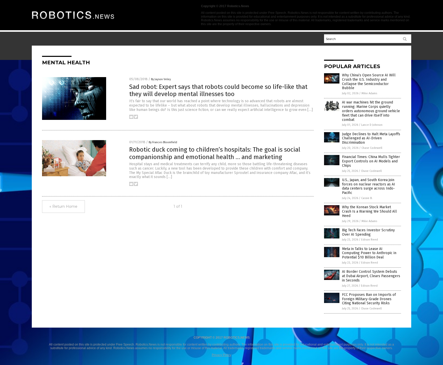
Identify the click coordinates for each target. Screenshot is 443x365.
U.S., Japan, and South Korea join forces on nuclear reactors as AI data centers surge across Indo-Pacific (368, 186)
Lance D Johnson (371, 125)
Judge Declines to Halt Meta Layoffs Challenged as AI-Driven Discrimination (371, 138)
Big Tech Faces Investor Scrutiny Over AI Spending (368, 232)
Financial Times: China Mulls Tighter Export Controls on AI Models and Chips (371, 161)
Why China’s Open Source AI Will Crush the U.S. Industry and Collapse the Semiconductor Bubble (369, 81)
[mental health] (73, 20)
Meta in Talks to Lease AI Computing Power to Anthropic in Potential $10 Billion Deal (369, 253)
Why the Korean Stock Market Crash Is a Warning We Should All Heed (369, 211)
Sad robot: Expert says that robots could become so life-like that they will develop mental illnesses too (218, 90)
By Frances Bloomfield (163, 142)
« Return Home (63, 206)
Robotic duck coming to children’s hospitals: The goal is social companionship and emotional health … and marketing (214, 153)
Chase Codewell (371, 148)
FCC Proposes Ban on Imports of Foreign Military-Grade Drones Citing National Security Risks (369, 299)
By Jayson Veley (161, 79)
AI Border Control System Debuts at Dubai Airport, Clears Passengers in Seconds (371, 276)
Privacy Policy (221, 355)
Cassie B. (366, 198)
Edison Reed (369, 239)
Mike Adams (369, 93)
